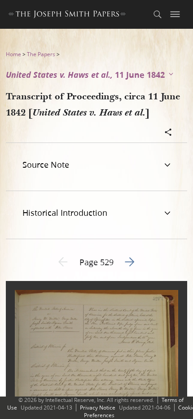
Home (13, 54)
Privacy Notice (97, 407)
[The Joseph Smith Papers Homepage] (67, 15)
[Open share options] (168, 133)
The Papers (41, 54)
